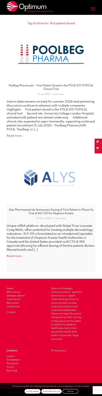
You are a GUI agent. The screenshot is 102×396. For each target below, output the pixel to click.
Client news (58, 94)
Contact (11, 312)
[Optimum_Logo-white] (30, 7)
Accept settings (32, 391)
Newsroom (13, 303)
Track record (14, 299)
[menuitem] (91, 9)
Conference (13, 306)
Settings (70, 391)
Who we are (13, 292)
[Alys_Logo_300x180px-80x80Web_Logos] (51, 178)
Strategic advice (16, 296)
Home (10, 288)
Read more (14, 135)
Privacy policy (59, 350)
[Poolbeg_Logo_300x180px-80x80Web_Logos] (51, 54)
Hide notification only (51, 391)
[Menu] (91, 9)
